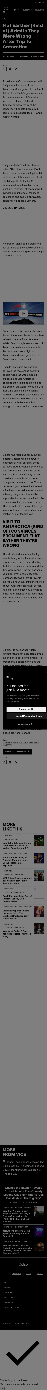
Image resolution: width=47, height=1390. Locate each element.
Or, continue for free (26, 724)
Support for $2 (26, 709)
